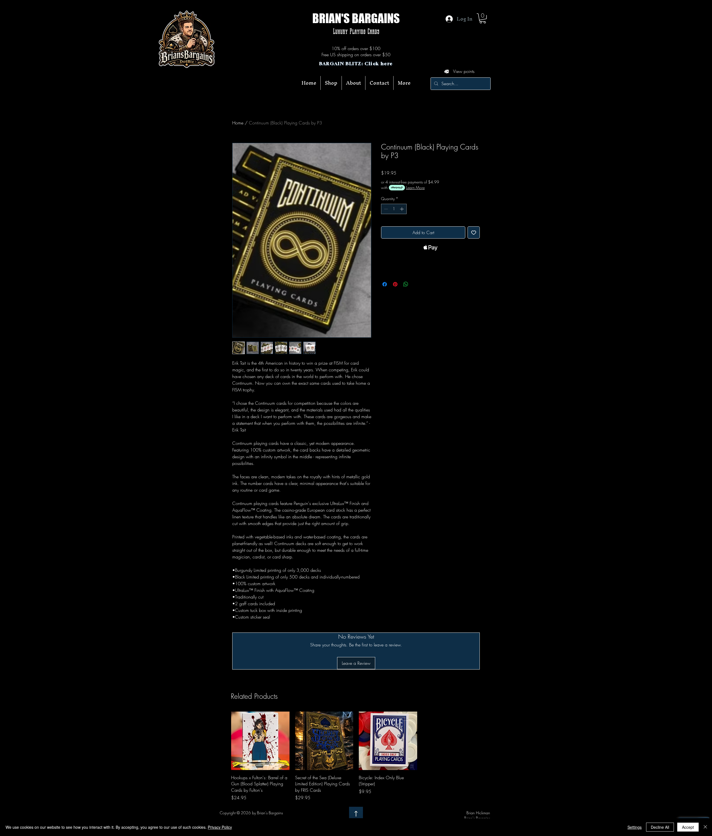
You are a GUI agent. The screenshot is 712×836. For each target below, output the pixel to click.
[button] (483, 18)
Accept (688, 827)
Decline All (660, 827)
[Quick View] (260, 741)
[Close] (705, 827)
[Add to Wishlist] (474, 232)
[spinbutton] (394, 209)
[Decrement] (385, 209)
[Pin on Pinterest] (395, 284)
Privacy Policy (220, 827)
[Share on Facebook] (384, 284)
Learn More (415, 187)
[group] (356, 756)
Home (237, 123)
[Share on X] (416, 284)
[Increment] (402, 209)
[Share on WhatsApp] (405, 284)
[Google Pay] (430, 263)
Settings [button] (634, 827)
